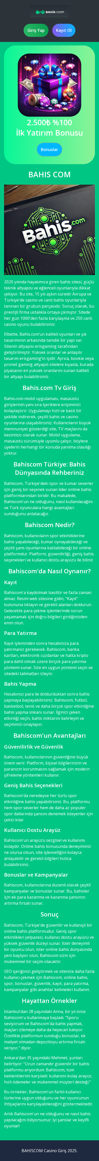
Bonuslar (49, 149)
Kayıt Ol (64, 30)
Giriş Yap (36, 30)
